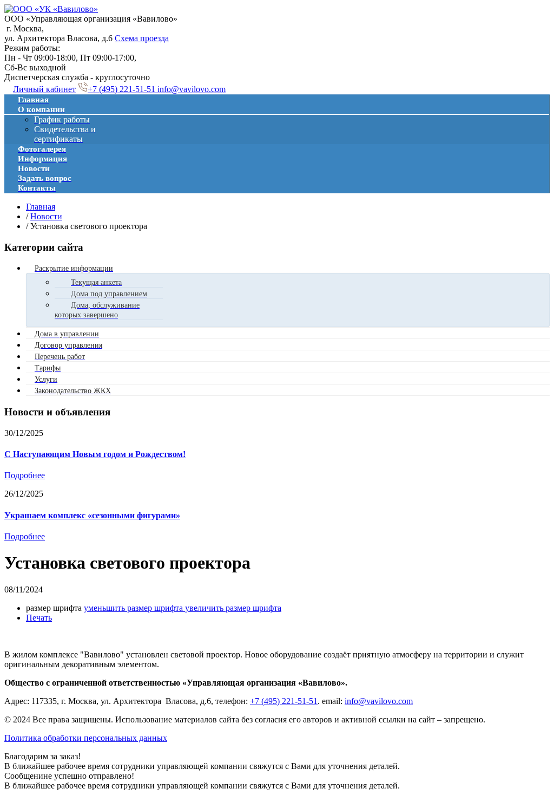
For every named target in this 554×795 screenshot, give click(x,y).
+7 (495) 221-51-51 (122, 89)
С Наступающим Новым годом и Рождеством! (95, 454)
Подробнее (24, 475)
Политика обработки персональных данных (85, 737)
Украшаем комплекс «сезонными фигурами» (92, 515)
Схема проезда (142, 38)
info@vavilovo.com (191, 89)
